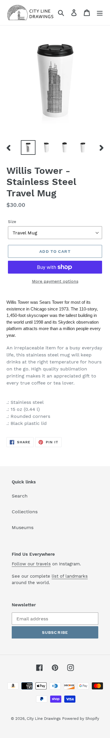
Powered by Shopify (80, 718)
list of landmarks (70, 576)
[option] (28, 147)
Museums (22, 527)
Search (20, 496)
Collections (25, 511)
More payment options (55, 281)
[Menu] (99, 12)
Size (12, 221)
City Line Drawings (44, 718)
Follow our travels (31, 564)
